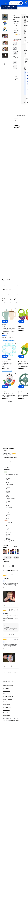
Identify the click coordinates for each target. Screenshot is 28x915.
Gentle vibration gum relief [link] (12, 474)
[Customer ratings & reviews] (18, 449)
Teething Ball (6, 688)
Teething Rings (6, 710)
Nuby (14, 15)
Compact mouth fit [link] (10, 498)
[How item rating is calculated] (18, 457)
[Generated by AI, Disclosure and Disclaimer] (9, 541)
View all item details (20, 115)
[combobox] (16, 3)
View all (15, 546)
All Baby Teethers (7, 712)
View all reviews (8, 461)
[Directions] (18, 294)
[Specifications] (18, 289)
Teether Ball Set (6, 691)
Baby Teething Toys (7, 693)
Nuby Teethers (6, 715)
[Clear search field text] (18, 3)
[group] (19, 34)
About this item (7, 280)
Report (17, 605)
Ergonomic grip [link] (9, 484)
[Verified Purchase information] (14, 575)
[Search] (20, 3)
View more (9, 401)
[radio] (14, 44)
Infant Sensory (6, 704)
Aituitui (5, 701)
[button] (16, 78)
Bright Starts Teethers (8, 685)
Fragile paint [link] (9, 522)
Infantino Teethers (7, 699)
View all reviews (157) (11, 672)
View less (12, 540)
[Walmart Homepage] (6, 3)
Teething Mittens (7, 707)
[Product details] (18, 285)
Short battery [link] (9, 532)
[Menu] (2, 3)
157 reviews (11, 454)
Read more (5, 587)
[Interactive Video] (5, 17)
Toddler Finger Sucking (8, 696)
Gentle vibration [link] (9, 507)
